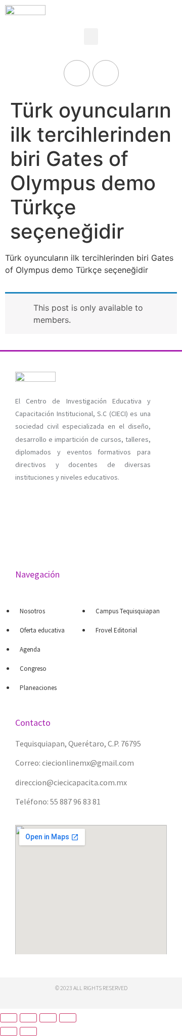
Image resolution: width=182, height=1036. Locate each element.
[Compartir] (28, 1017)
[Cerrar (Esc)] (8, 1017)
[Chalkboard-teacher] (58, 529)
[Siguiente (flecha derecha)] (28, 1031)
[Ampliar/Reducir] (67, 1017)
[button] (91, 36)
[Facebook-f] (77, 73)
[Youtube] (106, 73)
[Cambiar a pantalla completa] (48, 1017)
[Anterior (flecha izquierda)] (8, 1031)
